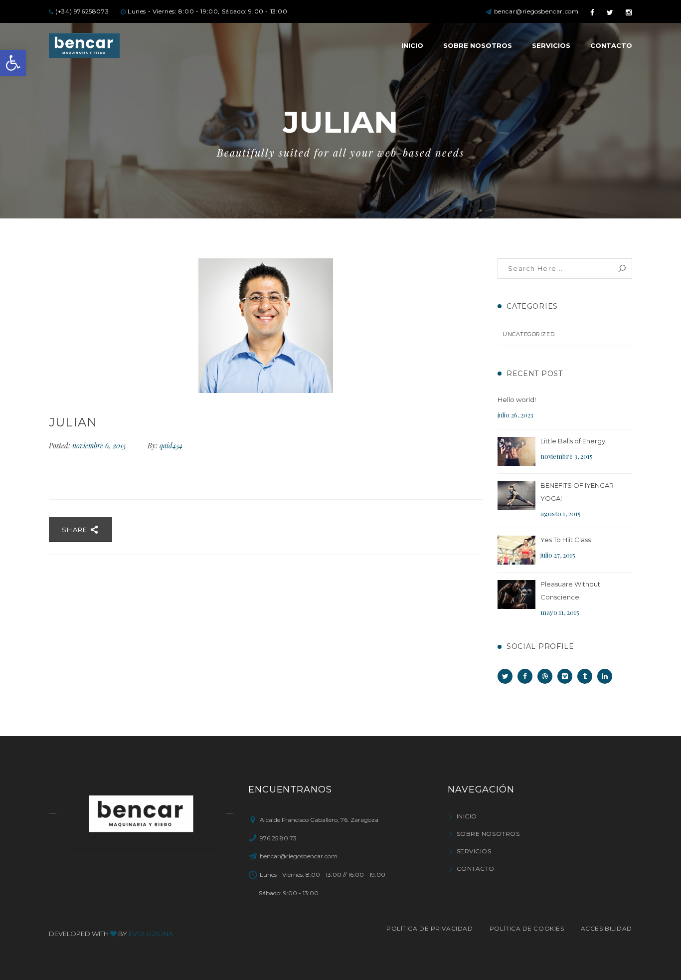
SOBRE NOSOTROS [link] (488, 833)
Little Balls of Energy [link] (572, 441)
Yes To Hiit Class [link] (565, 540)
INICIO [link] (467, 816)
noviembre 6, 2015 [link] (100, 445)
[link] (13, 63)
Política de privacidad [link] (429, 928)
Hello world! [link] (517, 399)
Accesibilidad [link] (606, 928)
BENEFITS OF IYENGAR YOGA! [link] (577, 491)
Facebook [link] (524, 676)
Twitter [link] (505, 676)
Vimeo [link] (564, 676)
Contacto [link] (476, 868)
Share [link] (76, 530)
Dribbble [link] (544, 676)
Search (622, 268)
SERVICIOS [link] (474, 851)
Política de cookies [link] (527, 928)
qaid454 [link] (171, 445)
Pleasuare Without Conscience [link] (570, 590)
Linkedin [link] (604, 676)
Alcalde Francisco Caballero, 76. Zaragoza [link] (319, 819)
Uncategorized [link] (528, 334)
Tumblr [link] (584, 676)
